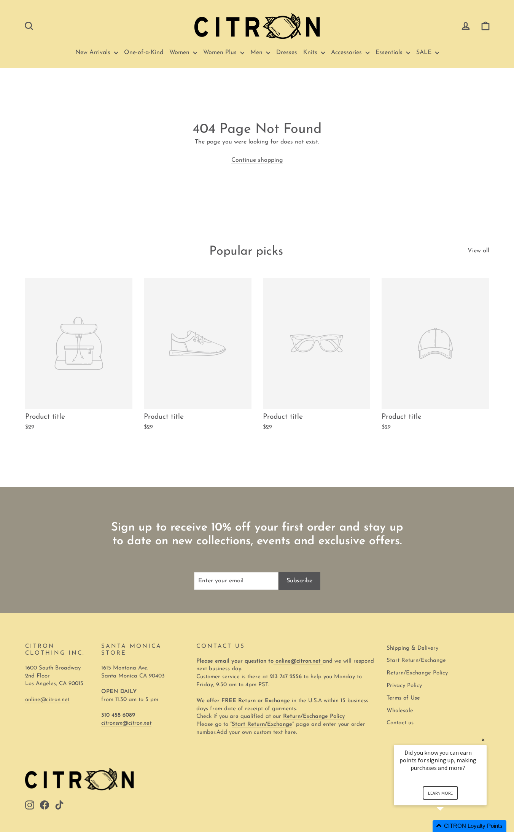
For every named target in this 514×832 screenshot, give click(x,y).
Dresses (286, 52)
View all (478, 251)
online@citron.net (47, 700)
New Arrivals (93, 52)
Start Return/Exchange (416, 660)
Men (257, 52)
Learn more (440, 793)
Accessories (347, 52)
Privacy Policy (404, 686)
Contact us (400, 723)
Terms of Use (403, 698)
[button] (449, 826)
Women (180, 52)
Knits (311, 52)
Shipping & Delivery (412, 648)
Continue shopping (257, 160)
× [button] (483, 739)
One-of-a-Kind (143, 52)
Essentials (390, 52)
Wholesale (400, 711)
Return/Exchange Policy (417, 673)
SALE (424, 52)
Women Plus (221, 52)
